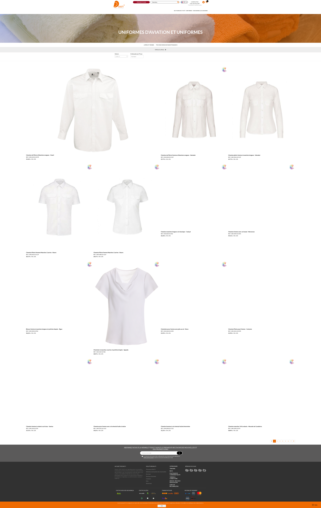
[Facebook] (187, 470)
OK (162, 506)
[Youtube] (204, 470)
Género (117, 54)
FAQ (147, 481)
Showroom (149, 483)
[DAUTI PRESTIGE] (119, 5)
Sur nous (148, 474)
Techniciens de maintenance (166, 45)
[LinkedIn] (200, 470)
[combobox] (121, 56)
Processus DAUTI (151, 469)
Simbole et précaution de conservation (156, 471)
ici (202, 503)
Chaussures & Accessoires (200, 10)
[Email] (195, 470)
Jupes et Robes (149, 45)
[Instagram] (191, 470)
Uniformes (189, 10)
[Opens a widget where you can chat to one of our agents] (314, 505)
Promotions (141, 2)
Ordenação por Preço (136, 54)
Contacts (148, 478)
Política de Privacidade (149, 457)
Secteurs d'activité (179, 10)
